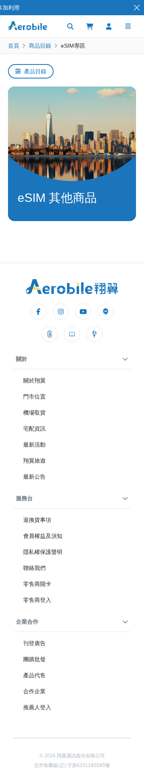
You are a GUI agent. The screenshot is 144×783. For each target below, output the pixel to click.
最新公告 (34, 476)
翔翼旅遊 (34, 460)
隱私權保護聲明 (42, 552)
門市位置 (34, 396)
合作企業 (34, 691)
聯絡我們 (34, 568)
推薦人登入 (37, 707)
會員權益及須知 (42, 536)
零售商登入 (37, 600)
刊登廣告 (34, 643)
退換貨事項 (37, 520)
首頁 (13, 45)
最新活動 (34, 444)
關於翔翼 (34, 380)
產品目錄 (35, 71)
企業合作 (27, 621)
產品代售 (34, 675)
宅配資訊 (34, 428)
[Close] (137, 8)
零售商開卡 (37, 584)
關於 (21, 359)
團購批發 (34, 659)
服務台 (24, 498)
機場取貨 (34, 412)
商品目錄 (40, 45)
